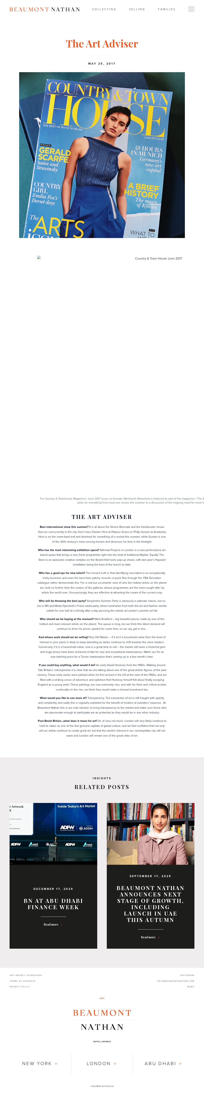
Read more (51, 924)
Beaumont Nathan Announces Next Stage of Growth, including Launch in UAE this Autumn (151, 903)
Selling (137, 9)
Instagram (187, 975)
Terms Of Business (23, 981)
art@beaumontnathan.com (175, 981)
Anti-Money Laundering (26, 975)
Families (167, 9)
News (190, 987)
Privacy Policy (20, 987)
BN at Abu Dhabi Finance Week (53, 904)
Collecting (104, 9)
